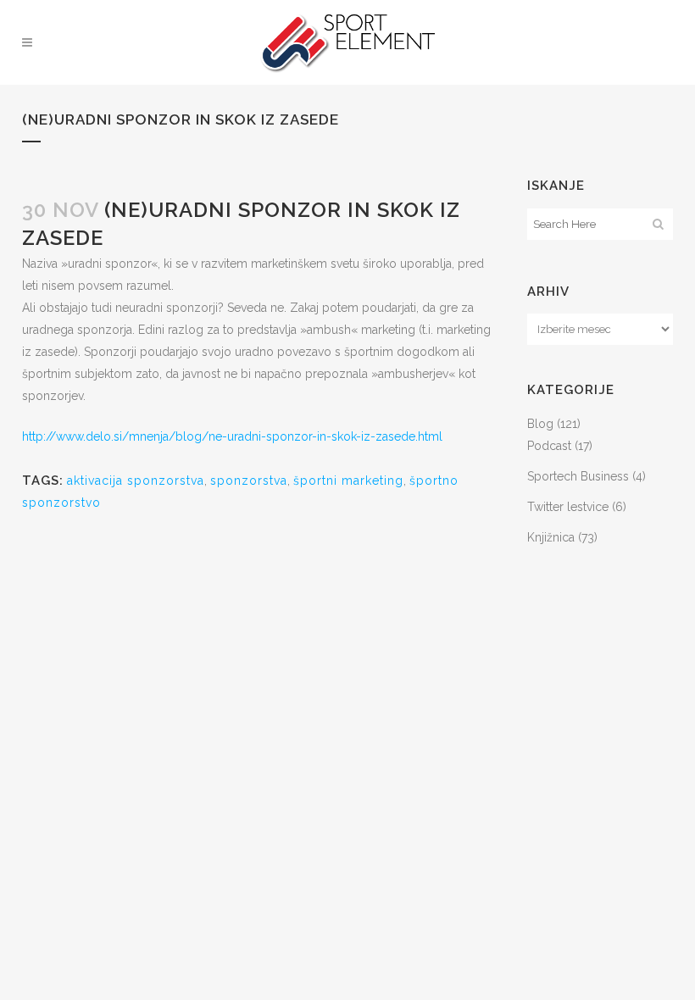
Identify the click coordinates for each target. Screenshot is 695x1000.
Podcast (549, 446)
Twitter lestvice (568, 507)
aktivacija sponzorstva (135, 480)
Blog (540, 424)
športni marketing (348, 480)
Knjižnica (551, 537)
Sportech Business (578, 476)
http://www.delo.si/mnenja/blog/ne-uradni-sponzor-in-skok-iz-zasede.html (232, 436)
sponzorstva (248, 480)
